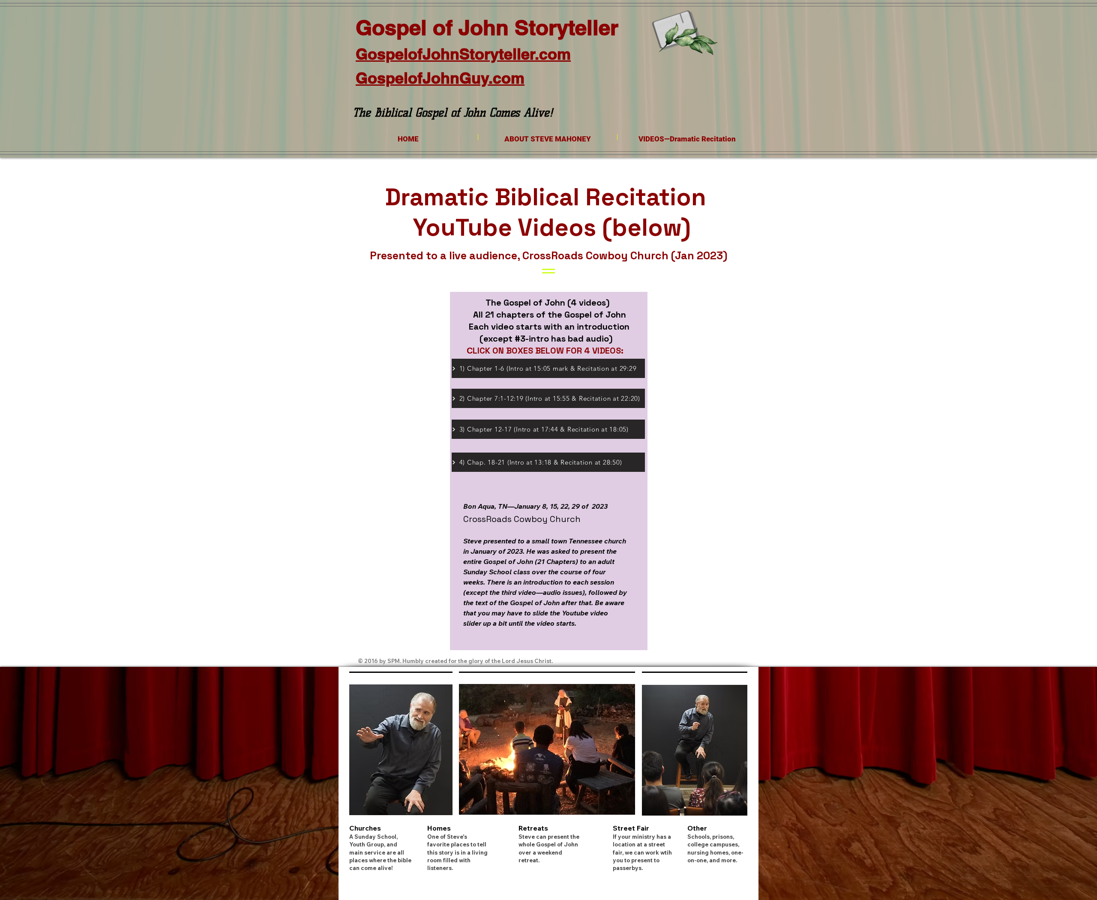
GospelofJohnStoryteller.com (463, 54)
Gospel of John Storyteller (487, 27)
